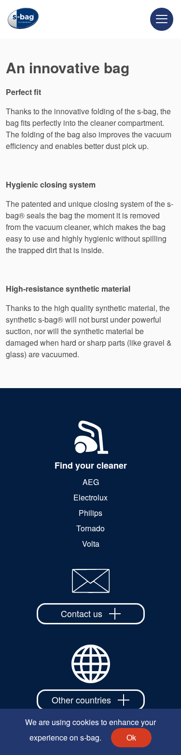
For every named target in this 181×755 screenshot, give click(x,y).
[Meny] (161, 19)
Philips (90, 512)
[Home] (19, 19)
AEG (91, 481)
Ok (131, 737)
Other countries (81, 699)
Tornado (90, 528)
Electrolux (90, 497)
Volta (90, 543)
